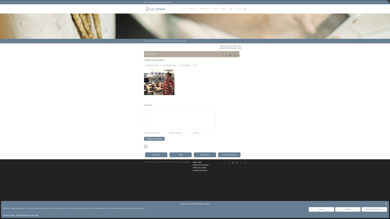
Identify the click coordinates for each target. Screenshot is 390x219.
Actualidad (215, 9)
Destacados (205, 155)
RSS (237, 2)
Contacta (238, 9)
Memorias (223, 9)
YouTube (233, 2)
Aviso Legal (34, 215)
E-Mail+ (237, 54)
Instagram (225, 2)
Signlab (187, 162)
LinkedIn (229, 2)
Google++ (233, 54)
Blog (180, 155)
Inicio (184, 9)
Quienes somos (192, 9)
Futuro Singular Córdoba (150, 41)
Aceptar (321, 209)
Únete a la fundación (229, 155)
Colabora (230, 9)
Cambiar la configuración (374, 209)
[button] (386, 204)
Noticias (159, 41)
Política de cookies (9, 215)
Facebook (221, 2)
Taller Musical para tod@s (168, 41)
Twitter (217, 2)
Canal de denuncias (200, 170)
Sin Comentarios (186, 65)
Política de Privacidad (23, 215)
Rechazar (348, 209)
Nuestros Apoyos (205, 9)
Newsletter (156, 155)
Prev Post (146, 146)
